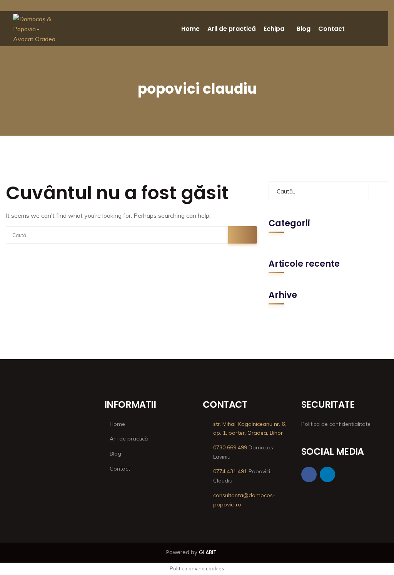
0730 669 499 (230, 447)
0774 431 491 (230, 471)
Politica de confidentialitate (336, 423)
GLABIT (208, 552)
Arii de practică (231, 28)
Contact (331, 28)
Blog (304, 28)
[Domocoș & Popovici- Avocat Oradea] (35, 28)
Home (190, 28)
